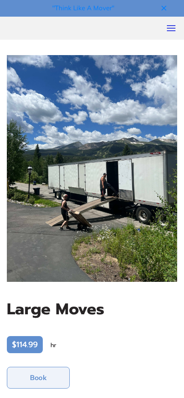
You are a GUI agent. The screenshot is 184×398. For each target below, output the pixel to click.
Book (38, 377)
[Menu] (171, 28)
